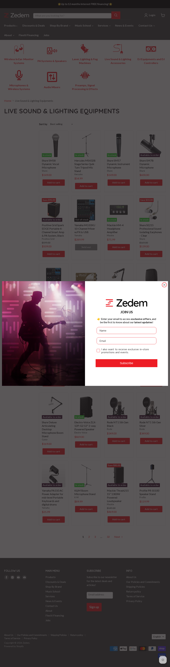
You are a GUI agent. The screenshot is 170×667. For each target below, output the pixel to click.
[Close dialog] (164, 284)
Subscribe (126, 363)
